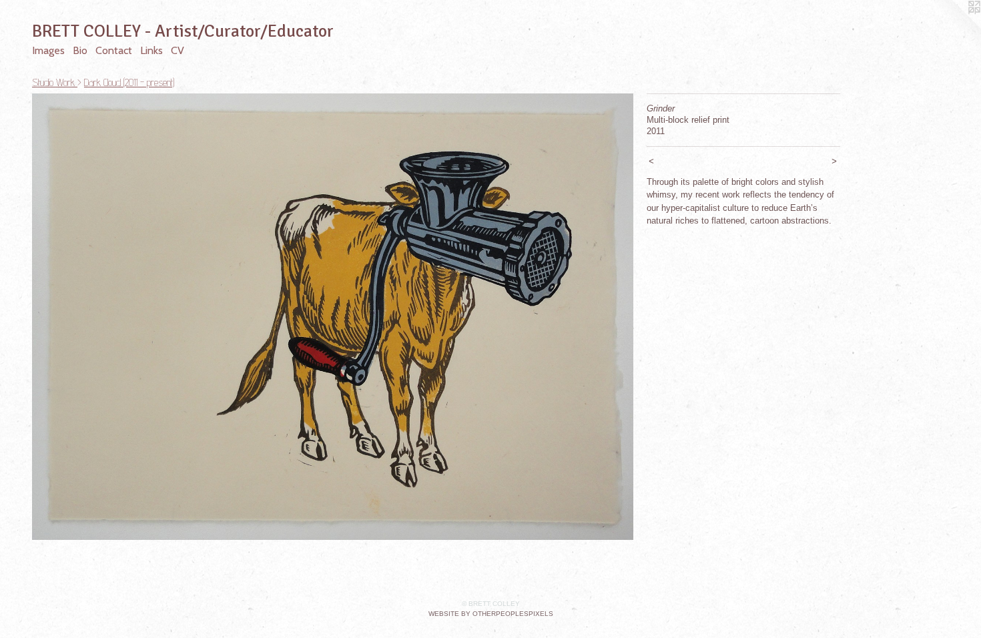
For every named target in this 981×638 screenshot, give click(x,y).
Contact (113, 50)
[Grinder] (332, 316)
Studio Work (54, 82)
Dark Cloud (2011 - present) (129, 82)
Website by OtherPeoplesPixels (490, 613)
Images (48, 50)
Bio (80, 50)
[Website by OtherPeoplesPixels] (954, 26)
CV (177, 50)
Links (151, 50)
